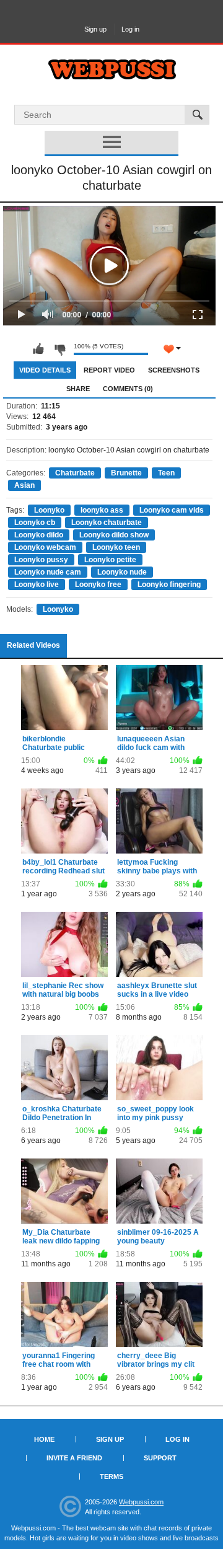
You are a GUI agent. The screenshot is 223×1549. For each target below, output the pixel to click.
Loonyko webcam (45, 547)
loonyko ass (102, 510)
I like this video (38, 349)
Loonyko (49, 510)
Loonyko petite (110, 559)
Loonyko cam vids (171, 510)
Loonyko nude (122, 572)
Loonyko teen (116, 547)
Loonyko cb (34, 522)
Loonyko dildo (38, 535)
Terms (111, 1476)
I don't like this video (59, 349)
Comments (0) (128, 388)
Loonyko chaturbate (106, 522)
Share (78, 388)
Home (44, 1439)
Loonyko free (98, 584)
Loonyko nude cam (47, 572)
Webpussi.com (141, 1502)
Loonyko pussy (41, 559)
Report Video (109, 370)
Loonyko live (36, 584)
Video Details (45, 370)
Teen (166, 473)
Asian (24, 485)
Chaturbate (75, 473)
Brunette (126, 473)
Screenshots (173, 370)
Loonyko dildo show (114, 535)
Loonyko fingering (169, 584)
